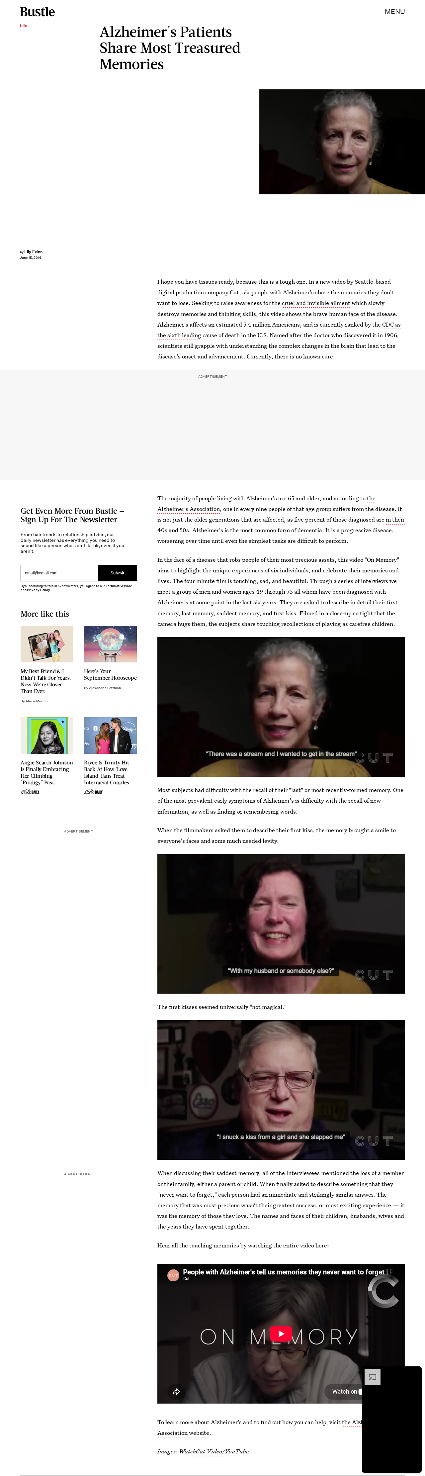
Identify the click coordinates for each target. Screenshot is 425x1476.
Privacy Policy (38, 590)
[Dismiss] (414, 1372)
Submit (118, 573)
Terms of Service (119, 586)
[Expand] (369, 1372)
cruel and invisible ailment (316, 303)
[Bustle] (37, 11)
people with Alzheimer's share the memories (308, 292)
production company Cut (207, 292)
